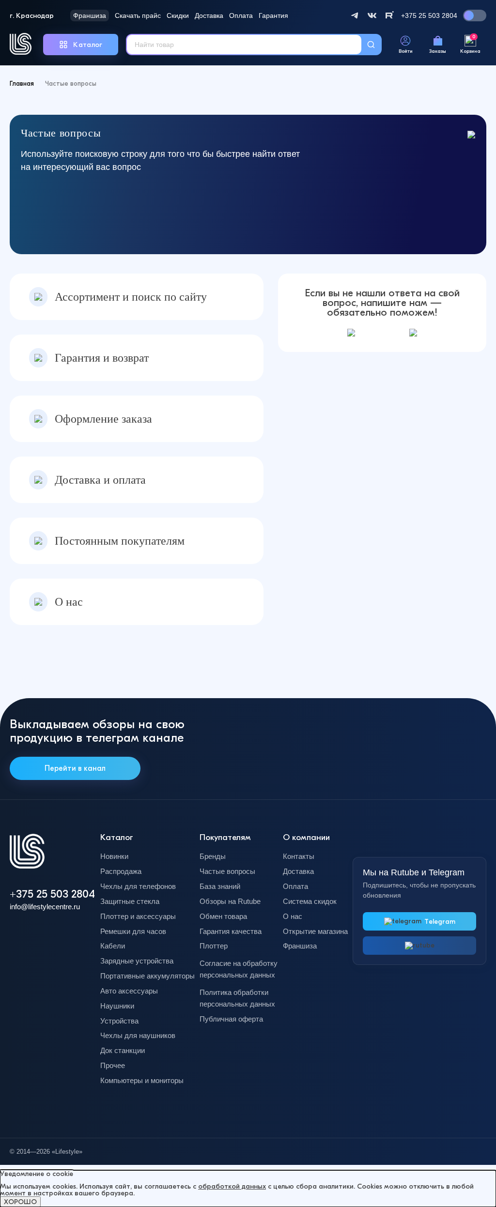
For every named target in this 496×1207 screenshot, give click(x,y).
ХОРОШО (20, 1202)
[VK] (372, 15)
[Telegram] (354, 15)
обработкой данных (232, 1186)
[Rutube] (389, 15)
